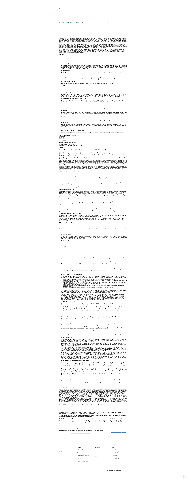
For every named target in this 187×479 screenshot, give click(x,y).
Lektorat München (115, 452)
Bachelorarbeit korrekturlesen (82, 449)
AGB (60, 448)
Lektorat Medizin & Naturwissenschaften (84, 462)
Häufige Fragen (100, 22)
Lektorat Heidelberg (115, 454)
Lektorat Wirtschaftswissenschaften (83, 459)
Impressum (61, 452)
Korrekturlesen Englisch (81, 454)
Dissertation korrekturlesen (82, 452)
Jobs (95, 458)
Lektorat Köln (114, 455)
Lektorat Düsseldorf (115, 458)
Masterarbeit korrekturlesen (82, 451)
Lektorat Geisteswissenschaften (82, 461)
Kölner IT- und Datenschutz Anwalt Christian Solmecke (81, 433)
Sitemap (96, 456)
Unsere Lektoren (94, 22)
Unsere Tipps (106, 22)
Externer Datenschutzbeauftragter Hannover (118, 432)
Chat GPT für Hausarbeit (99, 455)
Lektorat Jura (79, 458)
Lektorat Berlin (115, 449)
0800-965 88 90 (71, 6)
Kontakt (60, 451)
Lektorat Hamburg (115, 451)
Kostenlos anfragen (62, 8)
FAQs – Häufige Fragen (99, 452)
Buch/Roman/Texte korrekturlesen (83, 455)
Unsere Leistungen (87, 22)
